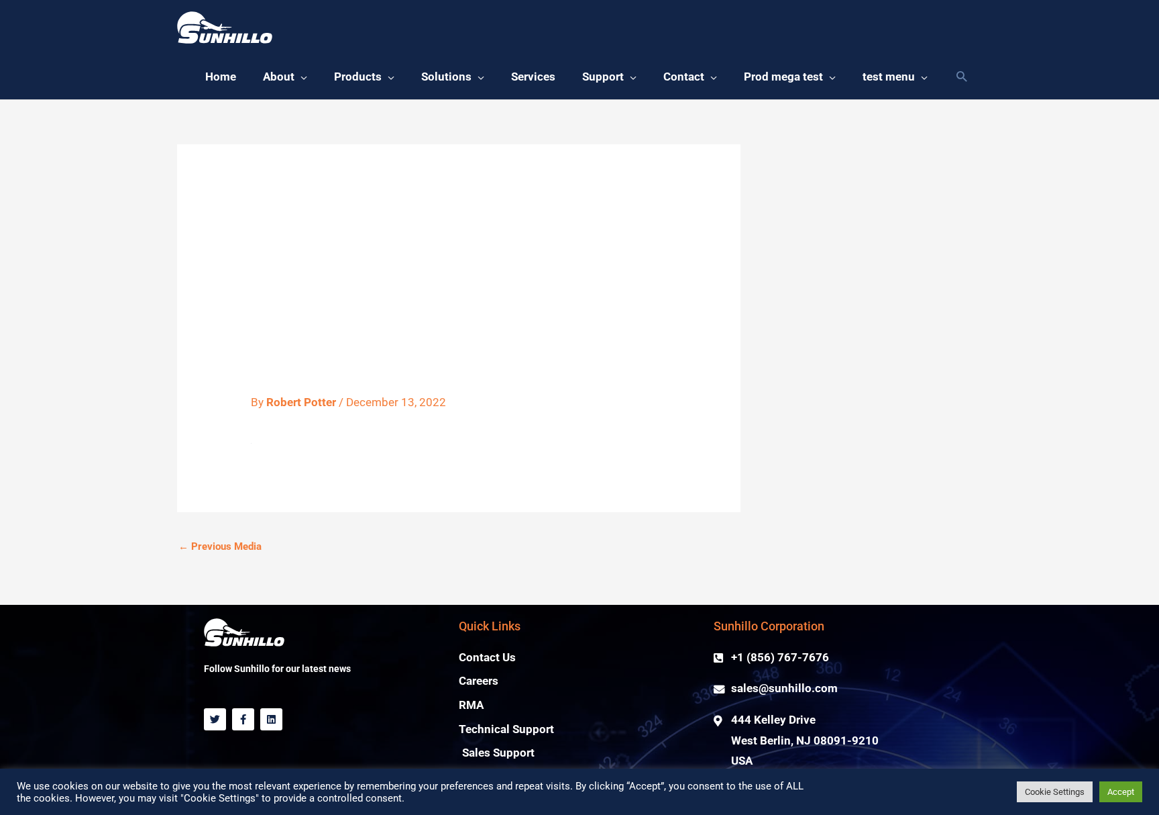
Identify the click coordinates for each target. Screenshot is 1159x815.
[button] (285, 77)
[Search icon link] (961, 77)
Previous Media (220, 546)
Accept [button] (1120, 792)
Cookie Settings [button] (1055, 792)
